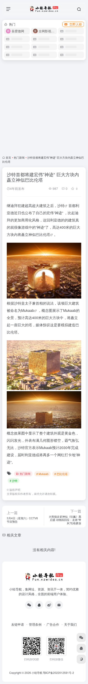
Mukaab (27, 310)
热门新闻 (19, 157)
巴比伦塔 (43, 234)
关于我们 (70, 624)
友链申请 (17, 624)
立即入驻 (75, 24)
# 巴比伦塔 (60, 474)
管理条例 (35, 624)
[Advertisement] (44, 108)
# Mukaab (42, 474)
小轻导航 (37, 673)
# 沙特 (13, 480)
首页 (8, 157)
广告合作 (52, 624)
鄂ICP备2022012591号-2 (58, 673)
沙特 (61, 205)
